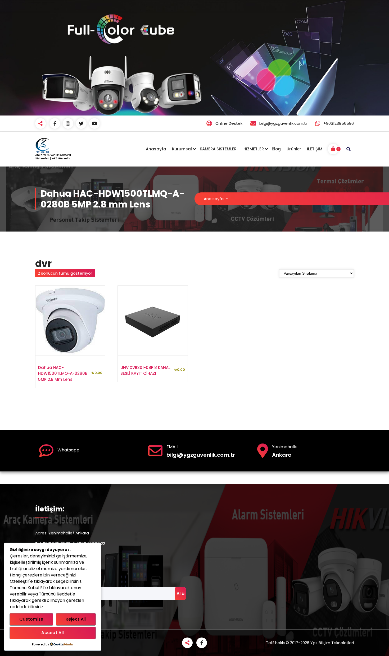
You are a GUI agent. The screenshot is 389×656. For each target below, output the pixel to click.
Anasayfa (156, 149)
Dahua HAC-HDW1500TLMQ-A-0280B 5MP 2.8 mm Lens (62, 373)
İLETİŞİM (314, 149)
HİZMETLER (253, 149)
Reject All (76, 619)
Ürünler (294, 149)
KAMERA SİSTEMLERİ (219, 149)
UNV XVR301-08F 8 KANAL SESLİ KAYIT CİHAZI (145, 370)
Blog (276, 149)
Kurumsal (182, 149)
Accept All (52, 633)
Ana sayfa (214, 198)
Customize (31, 619)
